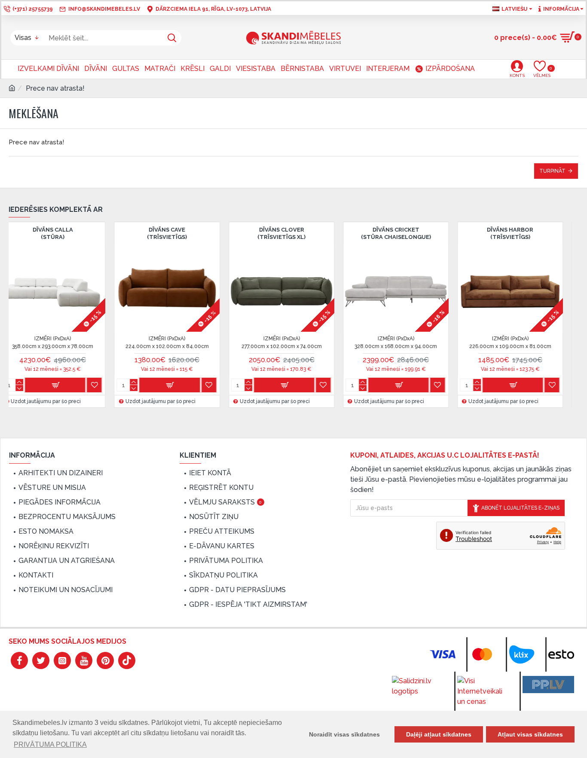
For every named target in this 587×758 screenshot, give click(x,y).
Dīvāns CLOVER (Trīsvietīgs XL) (355, 233)
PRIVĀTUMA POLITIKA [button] (50, 744)
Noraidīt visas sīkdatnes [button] (344, 734)
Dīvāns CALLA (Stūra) (127, 233)
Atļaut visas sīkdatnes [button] (530, 734)
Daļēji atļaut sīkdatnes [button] (438, 734)
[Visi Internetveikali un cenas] (483, 691)
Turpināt (552, 171)
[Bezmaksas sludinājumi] (548, 684)
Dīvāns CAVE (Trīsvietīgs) (241, 233)
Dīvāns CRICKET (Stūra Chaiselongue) (470, 233)
